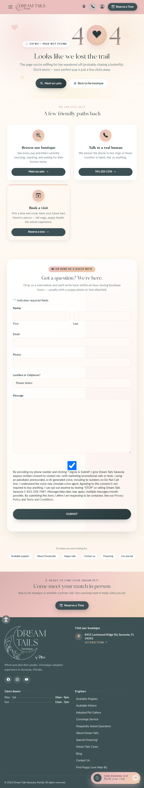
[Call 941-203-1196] (93, 7)
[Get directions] (84, 7)
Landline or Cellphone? (26, 375)
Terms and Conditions (39, 499)
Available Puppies (87, 699)
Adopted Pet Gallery (88, 712)
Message (18, 395)
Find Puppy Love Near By (91, 767)
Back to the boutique (91, 83)
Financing (108, 556)
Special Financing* (87, 740)
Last (75, 323)
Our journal (127, 556)
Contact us (89, 556)
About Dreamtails (46, 556)
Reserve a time (36, 232)
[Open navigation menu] (10, 7)
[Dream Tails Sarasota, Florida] (30, 7)
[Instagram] (17, 679)
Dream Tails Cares (87, 746)
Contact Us (83, 760)
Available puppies (20, 556)
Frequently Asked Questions (93, 726)
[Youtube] (26, 679)
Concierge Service (87, 719)
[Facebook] (8, 679)
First (15, 323)
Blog (79, 753)
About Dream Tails (87, 733)
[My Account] (102, 7)
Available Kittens (86, 705)
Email (17, 334)
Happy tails (70, 556)
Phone (18, 355)
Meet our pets (53, 83)
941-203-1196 (103, 171)
